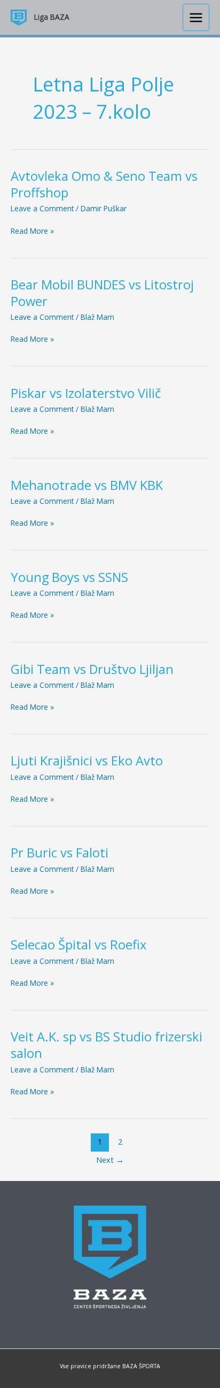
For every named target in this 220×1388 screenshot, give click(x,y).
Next (110, 1159)
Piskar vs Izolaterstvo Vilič (86, 393)
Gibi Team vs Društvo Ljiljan (92, 669)
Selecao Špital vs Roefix (78, 944)
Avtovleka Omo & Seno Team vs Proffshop (104, 184)
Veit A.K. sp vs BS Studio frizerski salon (106, 1045)
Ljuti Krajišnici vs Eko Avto (87, 760)
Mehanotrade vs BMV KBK (87, 485)
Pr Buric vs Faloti (59, 852)
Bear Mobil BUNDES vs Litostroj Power (102, 293)
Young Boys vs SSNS (69, 577)
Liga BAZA (51, 17)
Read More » (32, 231)
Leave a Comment (42, 208)
